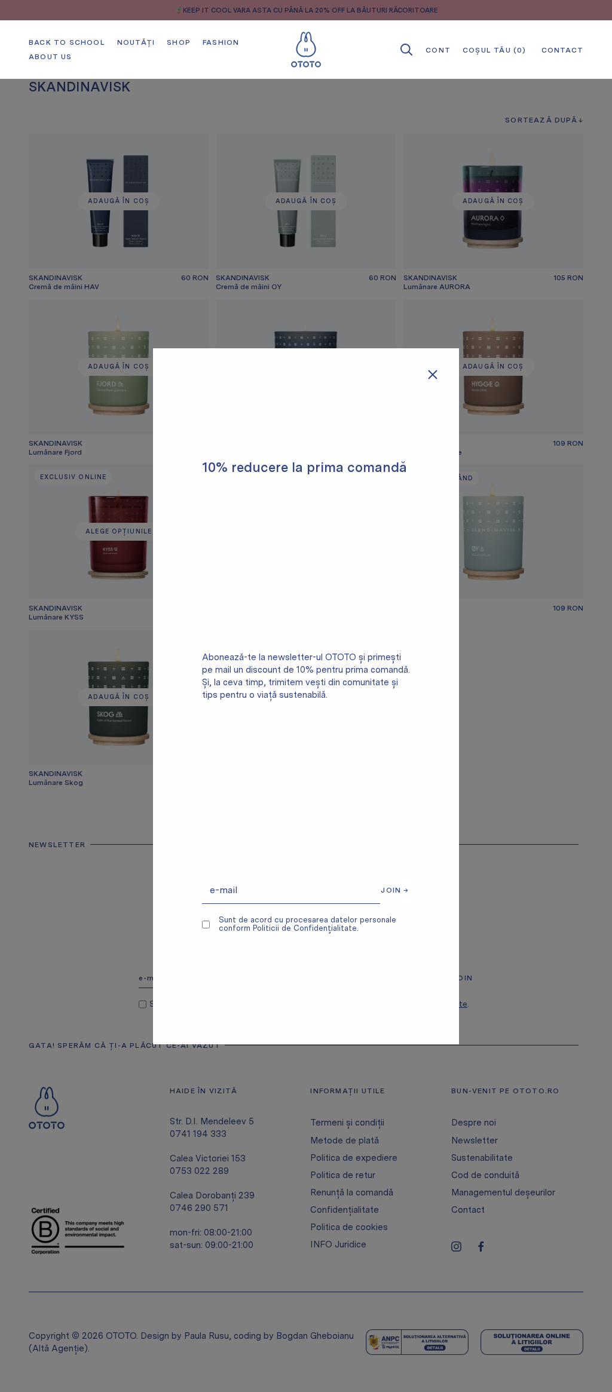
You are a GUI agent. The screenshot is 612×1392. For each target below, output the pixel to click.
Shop (179, 42)
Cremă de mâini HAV (64, 287)
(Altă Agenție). (59, 1348)
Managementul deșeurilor (503, 1192)
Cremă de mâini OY (248, 287)
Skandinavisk (55, 278)
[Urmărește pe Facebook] (481, 1246)
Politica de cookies (349, 1227)
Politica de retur (342, 1175)
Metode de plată (344, 1140)
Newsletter (474, 1140)
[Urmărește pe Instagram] (456, 1246)
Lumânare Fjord (55, 452)
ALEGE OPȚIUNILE (118, 531)
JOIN (462, 978)
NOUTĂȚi (136, 42)
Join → (395, 890)
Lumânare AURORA (436, 287)
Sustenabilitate (482, 1157)
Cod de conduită (485, 1175)
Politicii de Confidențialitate (305, 928)
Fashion (221, 42)
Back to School (67, 42)
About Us (50, 57)
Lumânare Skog (56, 782)
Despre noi (473, 1122)
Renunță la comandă (351, 1192)
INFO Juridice (338, 1244)
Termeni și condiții (347, 1122)
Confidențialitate (344, 1209)
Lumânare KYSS (56, 617)
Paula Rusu (206, 1335)
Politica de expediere (353, 1157)
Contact (468, 1209)
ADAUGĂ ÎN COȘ (118, 201)
